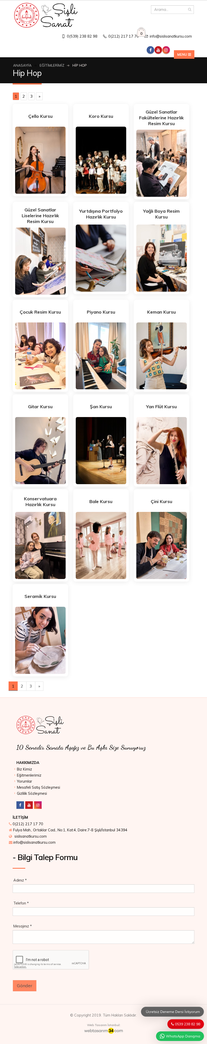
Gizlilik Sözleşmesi (32, 793)
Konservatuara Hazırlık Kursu (40, 501)
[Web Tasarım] (103, 1030)
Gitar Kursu (40, 406)
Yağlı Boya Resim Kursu (161, 214)
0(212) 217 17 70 (123, 36)
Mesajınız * (22, 926)
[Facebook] (20, 805)
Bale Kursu (100, 501)
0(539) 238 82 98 (81, 36)
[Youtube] (29, 805)
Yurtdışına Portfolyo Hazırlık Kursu (101, 214)
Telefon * (21, 903)
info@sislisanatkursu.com (170, 36)
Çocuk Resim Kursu (40, 312)
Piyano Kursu (101, 312)
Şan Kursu (101, 406)
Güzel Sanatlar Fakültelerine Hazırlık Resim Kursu (161, 117)
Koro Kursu (101, 116)
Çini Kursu (161, 501)
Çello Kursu (40, 116)
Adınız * (20, 880)
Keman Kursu (161, 312)
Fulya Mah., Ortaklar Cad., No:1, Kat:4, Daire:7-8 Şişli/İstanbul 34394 (70, 830)
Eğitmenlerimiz (29, 775)
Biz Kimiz (24, 769)
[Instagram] (38, 805)
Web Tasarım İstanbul (103, 1025)
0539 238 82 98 (187, 1024)
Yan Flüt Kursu (161, 406)
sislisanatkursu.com (30, 836)
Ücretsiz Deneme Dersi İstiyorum (172, 1011)
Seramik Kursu (40, 596)
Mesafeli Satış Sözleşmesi (38, 787)
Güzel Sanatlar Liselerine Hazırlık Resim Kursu (40, 215)
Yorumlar (24, 781)
